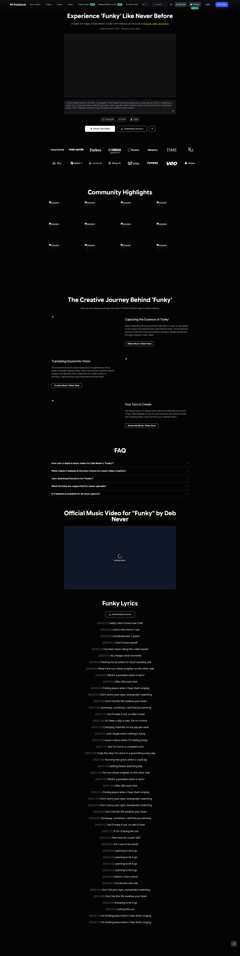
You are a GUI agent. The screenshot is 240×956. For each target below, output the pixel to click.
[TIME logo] (133, 150)
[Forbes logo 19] (57, 149)
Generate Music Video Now (142, 425)
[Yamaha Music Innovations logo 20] (76, 150)
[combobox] (171, 5)
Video (59, 4)
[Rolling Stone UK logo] (114, 150)
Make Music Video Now (139, 344)
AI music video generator (156, 23)
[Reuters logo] (95, 150)
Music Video (35, 4)
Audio (70, 4)
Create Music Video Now (66, 385)
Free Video (221, 4)
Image (48, 4)
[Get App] (234, 944)
